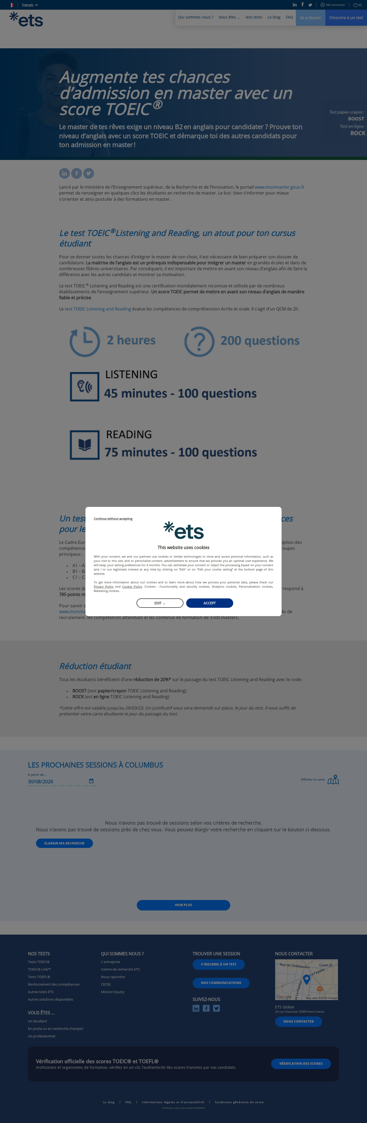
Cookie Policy (132, 586)
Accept (210, 603)
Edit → (159, 603)
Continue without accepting (113, 519)
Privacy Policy (104, 586)
